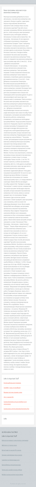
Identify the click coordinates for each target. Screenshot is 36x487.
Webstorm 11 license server (9, 445)
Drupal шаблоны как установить (12, 383)
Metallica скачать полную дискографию (12, 474)
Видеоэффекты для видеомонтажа (11, 465)
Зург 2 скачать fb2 (9, 397)
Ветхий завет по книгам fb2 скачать (11, 450)
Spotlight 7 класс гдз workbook (12, 387)
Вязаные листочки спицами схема (13, 392)
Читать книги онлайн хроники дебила (12, 470)
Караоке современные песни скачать (12, 455)
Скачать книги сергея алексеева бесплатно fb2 (16, 409)
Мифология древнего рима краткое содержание (15, 440)
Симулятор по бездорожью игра (10, 460)
